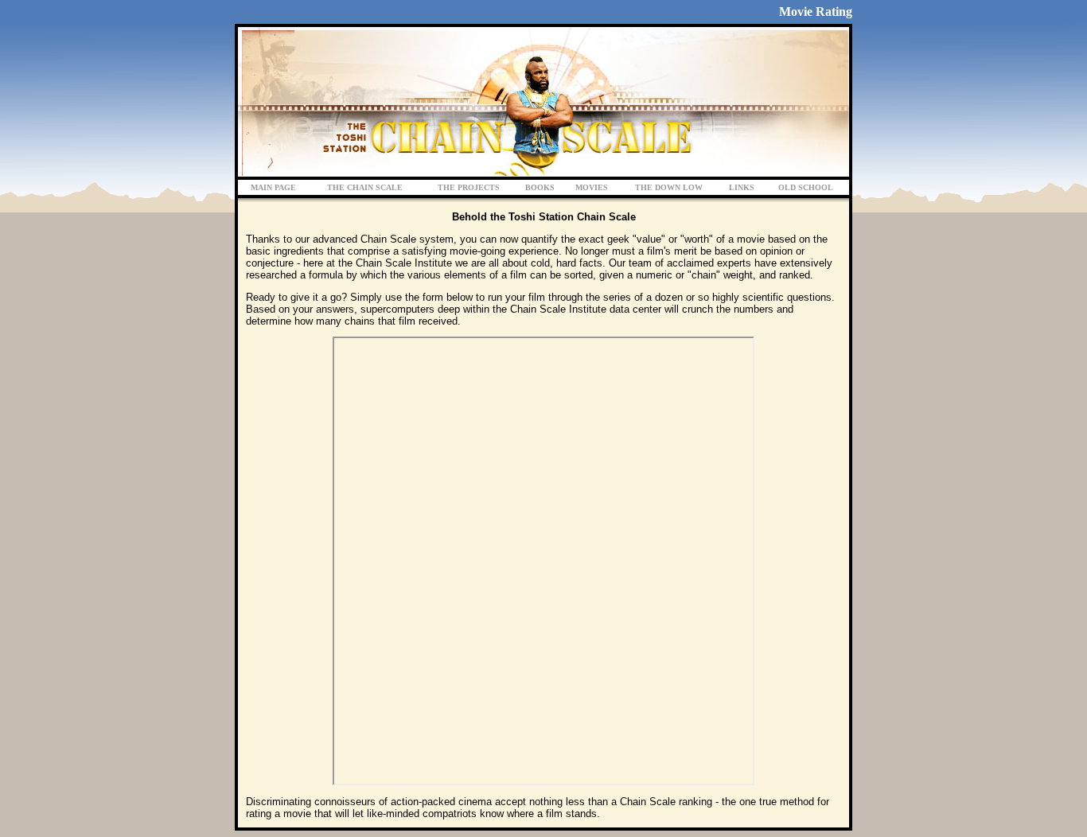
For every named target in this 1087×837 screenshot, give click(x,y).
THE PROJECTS (469, 187)
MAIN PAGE (273, 187)
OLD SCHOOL (805, 187)
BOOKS (540, 187)
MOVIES (591, 187)
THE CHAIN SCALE (365, 187)
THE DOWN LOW (669, 187)
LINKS (741, 187)
